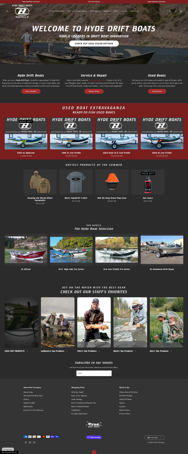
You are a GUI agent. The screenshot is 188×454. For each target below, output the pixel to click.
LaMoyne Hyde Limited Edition (162, 269)
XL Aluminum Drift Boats (117, 269)
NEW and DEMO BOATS (77, 11)
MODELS (107, 11)
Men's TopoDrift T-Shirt (76, 198)
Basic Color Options (79, 395)
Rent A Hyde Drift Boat (80, 406)
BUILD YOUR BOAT (56, 11)
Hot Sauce (148, 198)
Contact (122, 406)
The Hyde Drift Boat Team (33, 395)
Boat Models (31, 91)
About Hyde (28, 392)
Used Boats (157, 91)
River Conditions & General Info (83, 403)
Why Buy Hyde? (77, 392)
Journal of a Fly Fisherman (33, 410)
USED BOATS (95, 11)
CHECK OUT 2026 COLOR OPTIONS (94, 43)
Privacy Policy (124, 413)
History (26, 399)
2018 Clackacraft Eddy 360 (162, 153)
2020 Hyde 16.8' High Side (71, 153)
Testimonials (28, 406)
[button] (7, 11)
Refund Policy (124, 410)
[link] (175, 11)
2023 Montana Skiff (26, 153)
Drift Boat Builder (125, 395)
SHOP (116, 11)
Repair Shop (94, 91)
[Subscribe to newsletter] (109, 373)
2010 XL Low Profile (116, 153)
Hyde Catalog (76, 399)
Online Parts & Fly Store (128, 392)
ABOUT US (134, 11)
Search (122, 403)
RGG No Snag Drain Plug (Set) (112, 198)
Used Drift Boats (125, 399)
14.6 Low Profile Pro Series (71, 269)
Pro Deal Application (79, 413)
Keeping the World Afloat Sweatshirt (40, 199)
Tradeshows (75, 410)
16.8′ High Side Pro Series (26, 269)
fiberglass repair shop (97, 80)
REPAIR (124, 11)
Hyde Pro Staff (29, 403)
